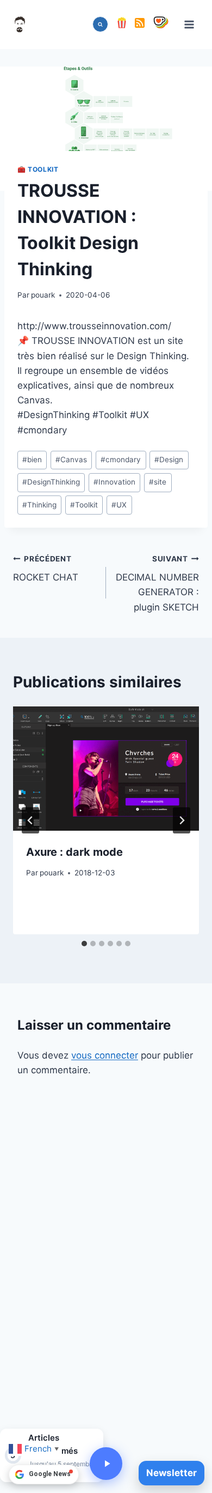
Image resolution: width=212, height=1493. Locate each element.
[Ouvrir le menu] (189, 24)
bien (32, 459)
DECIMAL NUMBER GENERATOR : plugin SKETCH (157, 583)
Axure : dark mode (74, 852)
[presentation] (106, 768)
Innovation (114, 481)
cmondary (121, 459)
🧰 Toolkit (37, 169)
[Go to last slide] (30, 820)
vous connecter (104, 1055)
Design (168, 459)
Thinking (39, 504)
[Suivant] (181, 820)
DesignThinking (51, 481)
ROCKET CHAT (45, 568)
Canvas (71, 459)
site (157, 481)
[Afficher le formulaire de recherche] (100, 24)
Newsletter (171, 1472)
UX (119, 504)
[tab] (84, 943)
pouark (43, 295)
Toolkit (84, 504)
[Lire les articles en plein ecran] (106, 1463)
